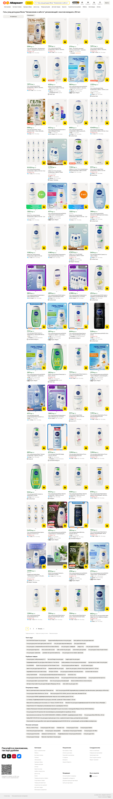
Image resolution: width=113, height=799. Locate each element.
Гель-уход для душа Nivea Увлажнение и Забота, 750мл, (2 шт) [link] (99, 89)
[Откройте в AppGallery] (14, 758)
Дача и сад (37, 773)
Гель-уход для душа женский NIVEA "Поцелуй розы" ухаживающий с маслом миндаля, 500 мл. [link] (57, 533)
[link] (36, 640)
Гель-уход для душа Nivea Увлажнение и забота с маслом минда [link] (56, 49)
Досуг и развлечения (40, 750)
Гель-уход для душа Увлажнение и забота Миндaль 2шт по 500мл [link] (56, 416)
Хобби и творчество (40, 771)
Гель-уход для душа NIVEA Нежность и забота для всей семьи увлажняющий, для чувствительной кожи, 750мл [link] (99, 214)
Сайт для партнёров (68, 782)
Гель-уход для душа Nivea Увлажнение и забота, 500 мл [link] (97, 170)
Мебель (36, 752)
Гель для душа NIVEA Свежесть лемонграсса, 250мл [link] (35, 494)
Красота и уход (38, 769)
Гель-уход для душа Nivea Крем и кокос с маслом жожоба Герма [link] (77, 616)
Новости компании (94, 750)
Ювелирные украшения (40, 789)
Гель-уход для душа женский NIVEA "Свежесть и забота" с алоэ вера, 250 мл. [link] (57, 334)
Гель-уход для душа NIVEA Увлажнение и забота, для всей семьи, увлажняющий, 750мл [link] (77, 130)
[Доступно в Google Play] (9, 758)
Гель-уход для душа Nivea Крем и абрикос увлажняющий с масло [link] (98, 532)
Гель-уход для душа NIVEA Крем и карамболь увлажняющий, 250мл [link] (98, 296)
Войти (107, 3)
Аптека (36, 766)
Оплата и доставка (67, 752)
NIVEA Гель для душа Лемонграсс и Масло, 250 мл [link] (57, 375)
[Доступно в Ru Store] (19, 758)
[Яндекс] (109, 797)
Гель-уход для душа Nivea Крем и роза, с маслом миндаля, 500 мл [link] (77, 334)
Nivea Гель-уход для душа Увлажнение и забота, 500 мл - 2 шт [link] (36, 216)
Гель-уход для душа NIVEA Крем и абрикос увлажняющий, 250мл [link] (56, 296)
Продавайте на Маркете (69, 778)
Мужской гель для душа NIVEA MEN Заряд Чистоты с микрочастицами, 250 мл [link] (99, 616)
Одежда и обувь (39, 762)
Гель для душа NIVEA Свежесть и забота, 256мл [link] (98, 255)
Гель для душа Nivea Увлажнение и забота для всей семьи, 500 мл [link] (56, 255)
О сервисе (65, 757)
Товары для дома (39, 764)
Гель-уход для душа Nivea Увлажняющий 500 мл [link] (33, 616)
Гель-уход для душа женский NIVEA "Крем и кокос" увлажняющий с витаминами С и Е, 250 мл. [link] (99, 574)
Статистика (7, 796)
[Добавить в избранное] (44, 20)
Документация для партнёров (70, 780)
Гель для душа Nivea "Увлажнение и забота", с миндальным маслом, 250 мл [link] (36, 49)
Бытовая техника (39, 755)
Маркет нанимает (94, 759)
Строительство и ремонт (41, 785)
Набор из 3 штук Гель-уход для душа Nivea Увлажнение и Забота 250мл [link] (78, 170)
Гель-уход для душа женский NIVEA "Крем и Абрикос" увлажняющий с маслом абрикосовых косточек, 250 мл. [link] (99, 375)
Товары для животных (40, 782)
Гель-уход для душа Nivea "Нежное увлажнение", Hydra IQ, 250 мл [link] (36, 455)
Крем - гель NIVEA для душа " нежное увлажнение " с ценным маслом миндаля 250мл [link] (77, 49)
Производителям (94, 755)
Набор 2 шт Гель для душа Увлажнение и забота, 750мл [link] (55, 171)
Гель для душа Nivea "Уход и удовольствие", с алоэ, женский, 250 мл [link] (35, 130)
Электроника (38, 759)
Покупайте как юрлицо (68, 755)
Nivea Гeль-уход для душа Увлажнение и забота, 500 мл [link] (34, 255)
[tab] (7, 7)
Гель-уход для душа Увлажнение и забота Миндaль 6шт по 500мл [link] (77, 296)
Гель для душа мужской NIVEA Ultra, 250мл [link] (99, 334)
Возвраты (65, 759)
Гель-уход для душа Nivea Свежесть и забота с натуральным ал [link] (78, 374)
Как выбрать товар (67, 750)
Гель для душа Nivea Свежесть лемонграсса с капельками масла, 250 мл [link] (35, 334)
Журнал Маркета (67, 762)
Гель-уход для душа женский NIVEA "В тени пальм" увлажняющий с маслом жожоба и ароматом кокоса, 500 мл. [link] (78, 574)
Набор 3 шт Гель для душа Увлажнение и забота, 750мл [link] (76, 255)
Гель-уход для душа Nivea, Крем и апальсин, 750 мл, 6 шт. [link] (35, 533)
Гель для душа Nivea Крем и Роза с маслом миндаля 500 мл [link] (98, 415)
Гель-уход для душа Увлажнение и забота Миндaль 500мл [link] (56, 130)
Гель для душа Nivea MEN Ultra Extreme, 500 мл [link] (76, 533)
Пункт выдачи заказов (95, 757)
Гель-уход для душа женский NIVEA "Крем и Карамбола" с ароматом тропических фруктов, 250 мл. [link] (36, 375)
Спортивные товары (40, 780)
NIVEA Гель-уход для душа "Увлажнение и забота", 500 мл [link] (56, 87)
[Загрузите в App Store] (4, 758)
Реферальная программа (96, 752)
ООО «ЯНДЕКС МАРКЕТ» (105, 795)
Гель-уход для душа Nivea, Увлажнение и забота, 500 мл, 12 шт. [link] (99, 130)
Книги (36, 775)
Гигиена (37, 757)
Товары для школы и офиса (41, 778)
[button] (31, 15)
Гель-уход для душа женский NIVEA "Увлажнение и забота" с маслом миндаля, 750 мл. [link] (78, 87)
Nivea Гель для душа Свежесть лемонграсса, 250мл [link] (55, 574)
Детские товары (39, 787)
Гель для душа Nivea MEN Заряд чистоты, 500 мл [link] (56, 455)
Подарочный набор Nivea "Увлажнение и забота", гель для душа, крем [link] (35, 575)
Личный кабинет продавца (69, 776)
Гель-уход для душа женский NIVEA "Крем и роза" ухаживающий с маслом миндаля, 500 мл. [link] (57, 214)
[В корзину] (44, 42)
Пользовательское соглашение (20, 796)
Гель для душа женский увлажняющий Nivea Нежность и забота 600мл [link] (35, 416)
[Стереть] (67, 3)
